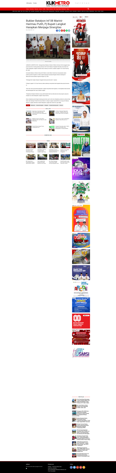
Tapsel (96, 11)
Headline (30, 3)
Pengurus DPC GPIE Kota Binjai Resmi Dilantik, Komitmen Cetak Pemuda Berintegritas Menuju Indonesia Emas (80, 413)
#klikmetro (33, 105)
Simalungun (67, 11)
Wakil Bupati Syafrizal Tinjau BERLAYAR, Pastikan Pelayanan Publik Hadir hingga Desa (83, 449)
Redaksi (49, 466)
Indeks (35, 3)
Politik (44, 9)
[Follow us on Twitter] (74, 467)
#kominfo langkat (39, 105)
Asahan (70, 11)
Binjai (16, 11)
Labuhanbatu (74, 11)
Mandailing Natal (52, 11)
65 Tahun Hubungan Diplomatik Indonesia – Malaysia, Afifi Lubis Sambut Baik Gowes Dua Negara (61, 112)
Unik (54, 9)
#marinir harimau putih (53, 105)
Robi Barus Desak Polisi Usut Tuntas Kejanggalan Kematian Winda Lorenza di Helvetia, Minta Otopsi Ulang (83, 437)
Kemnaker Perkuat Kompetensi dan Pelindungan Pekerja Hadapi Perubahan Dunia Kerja (31, 152)
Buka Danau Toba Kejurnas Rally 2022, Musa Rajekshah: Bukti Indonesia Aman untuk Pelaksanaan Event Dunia (39, 113)
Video (68, 9)
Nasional (36, 9)
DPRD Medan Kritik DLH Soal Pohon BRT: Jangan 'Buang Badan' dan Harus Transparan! (82, 443)
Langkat (19, 11)
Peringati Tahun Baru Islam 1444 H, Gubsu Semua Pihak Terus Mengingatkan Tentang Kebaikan (62, 127)
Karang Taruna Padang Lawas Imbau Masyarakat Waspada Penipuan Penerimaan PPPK (83, 425)
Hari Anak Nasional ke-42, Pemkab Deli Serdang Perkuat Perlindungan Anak (83, 455)
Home (27, 9)
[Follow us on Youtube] (80, 467)
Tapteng (99, 11)
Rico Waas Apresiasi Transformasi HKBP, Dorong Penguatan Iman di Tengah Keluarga (54, 163)
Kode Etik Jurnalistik (52, 468)
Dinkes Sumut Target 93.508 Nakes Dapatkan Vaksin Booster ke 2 (62, 119)
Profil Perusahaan (51, 471)
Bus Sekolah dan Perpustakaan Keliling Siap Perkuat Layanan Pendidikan (30, 163)
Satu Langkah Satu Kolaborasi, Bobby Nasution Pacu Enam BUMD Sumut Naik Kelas (42, 163)
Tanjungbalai (62, 11)
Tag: (28, 105)
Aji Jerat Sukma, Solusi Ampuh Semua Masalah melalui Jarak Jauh (82, 406)
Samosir (26, 11)
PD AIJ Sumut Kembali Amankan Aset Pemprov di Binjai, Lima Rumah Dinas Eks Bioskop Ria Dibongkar (83, 431)
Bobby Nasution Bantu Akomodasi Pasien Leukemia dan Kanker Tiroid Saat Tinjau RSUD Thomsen (83, 420)
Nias (85, 11)
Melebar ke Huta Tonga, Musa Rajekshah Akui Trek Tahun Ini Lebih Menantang (39, 119)
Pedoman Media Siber (57, 466)
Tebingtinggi (57, 11)
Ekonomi (51, 9)
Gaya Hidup (58, 9)
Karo (22, 11)
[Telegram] (69, 31)
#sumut (61, 105)
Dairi (24, 11)
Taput (30, 11)
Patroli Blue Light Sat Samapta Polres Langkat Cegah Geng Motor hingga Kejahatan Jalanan (42, 152)
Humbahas (79, 11)
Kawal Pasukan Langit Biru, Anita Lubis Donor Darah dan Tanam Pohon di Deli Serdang (65, 163)
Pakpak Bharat (91, 11)
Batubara (32, 11)
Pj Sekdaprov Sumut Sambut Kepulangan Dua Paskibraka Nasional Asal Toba (54, 151)
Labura (82, 11)
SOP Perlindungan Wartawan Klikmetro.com (57, 469)
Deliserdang (37, 11)
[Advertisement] (81, 378)
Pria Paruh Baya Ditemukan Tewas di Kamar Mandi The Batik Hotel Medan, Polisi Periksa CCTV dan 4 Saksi (83, 401)
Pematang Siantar (45, 11)
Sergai (41, 11)
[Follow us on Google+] (77, 467)
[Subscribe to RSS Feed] (83, 467)
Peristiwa (32, 9)
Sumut (40, 9)
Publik (47, 9)
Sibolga (87, 11)
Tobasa (102, 11)
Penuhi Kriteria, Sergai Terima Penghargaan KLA (38, 127)
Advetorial (63, 9)
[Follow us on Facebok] (71, 467)
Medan (14, 11)
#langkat (46, 105)
